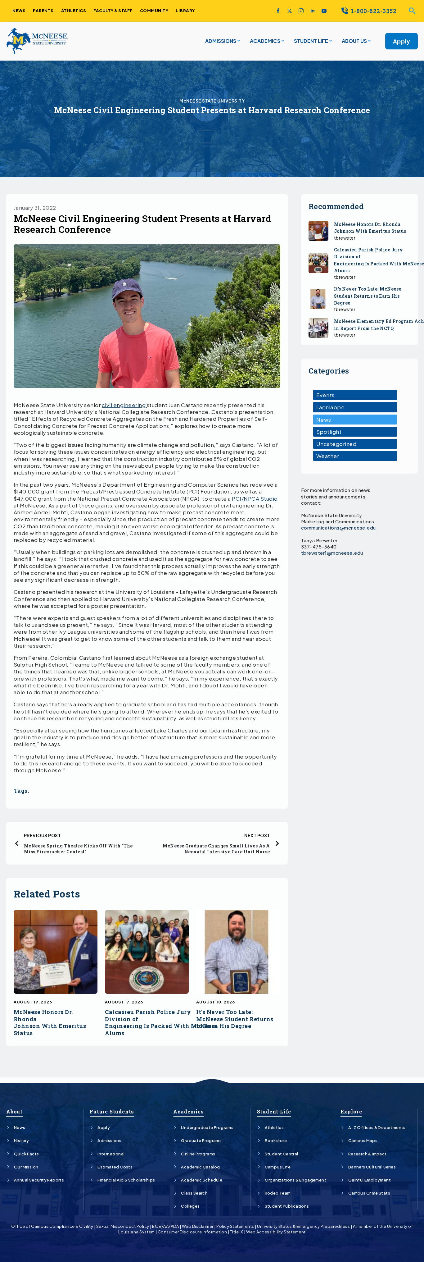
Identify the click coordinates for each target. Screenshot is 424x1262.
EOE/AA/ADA (165, 1226)
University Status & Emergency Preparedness (303, 1226)
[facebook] (278, 11)
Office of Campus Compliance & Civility (52, 1226)
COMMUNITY (154, 10)
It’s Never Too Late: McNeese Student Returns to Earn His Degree (234, 1018)
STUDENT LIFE (311, 41)
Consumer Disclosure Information (192, 1231)
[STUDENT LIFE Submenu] (330, 41)
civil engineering (124, 405)
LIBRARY (185, 10)
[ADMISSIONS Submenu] (238, 41)
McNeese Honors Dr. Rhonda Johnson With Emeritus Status (50, 1022)
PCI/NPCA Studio (255, 498)
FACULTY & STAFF (113, 10)
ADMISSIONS (220, 41)
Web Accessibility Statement (276, 1231)
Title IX (236, 1231)
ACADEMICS (265, 41)
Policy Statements (235, 1226)
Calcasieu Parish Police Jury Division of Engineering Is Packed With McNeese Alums (161, 1022)
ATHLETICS (73, 10)
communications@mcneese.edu (338, 527)
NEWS (18, 10)
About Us (354, 41)
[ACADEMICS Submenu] (282, 41)
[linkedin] (313, 11)
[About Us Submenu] (369, 41)
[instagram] (301, 11)
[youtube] (324, 11)
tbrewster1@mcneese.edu (332, 553)
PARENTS (43, 10)
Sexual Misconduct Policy (122, 1226)
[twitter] (290, 11)
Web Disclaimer (198, 1226)
